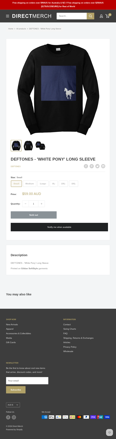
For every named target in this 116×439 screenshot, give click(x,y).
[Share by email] (103, 166)
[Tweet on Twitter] (97, 166)
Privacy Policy (69, 347)
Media (9, 338)
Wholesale (68, 351)
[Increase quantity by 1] (41, 204)
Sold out (33, 215)
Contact (67, 324)
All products (21, 29)
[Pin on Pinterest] (92, 166)
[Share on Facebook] (86, 166)
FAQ (65, 333)
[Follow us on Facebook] (8, 417)
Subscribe (16, 390)
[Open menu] (7, 16)
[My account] (101, 16)
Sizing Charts (69, 329)
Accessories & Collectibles (18, 333)
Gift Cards (11, 342)
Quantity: (15, 204)
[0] (107, 16)
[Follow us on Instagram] (14, 417)
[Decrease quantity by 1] (25, 204)
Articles (66, 342)
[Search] (90, 16)
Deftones (16, 166)
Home (10, 29)
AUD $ (10, 405)
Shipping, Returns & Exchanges (78, 338)
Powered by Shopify (14, 430)
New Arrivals (12, 324)
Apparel (9, 329)
